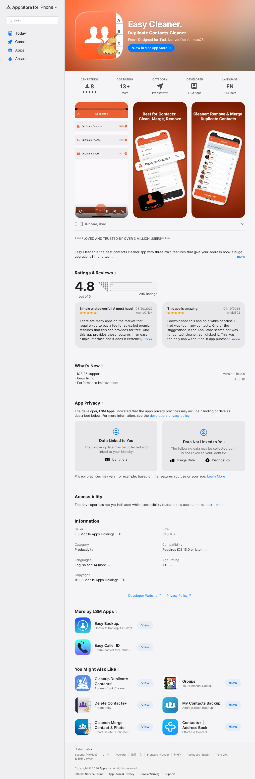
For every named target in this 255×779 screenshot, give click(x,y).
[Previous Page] (69, 86)
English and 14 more (90, 565)
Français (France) (158, 754)
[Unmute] (115, 211)
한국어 (178, 754)
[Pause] (107, 211)
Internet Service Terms (89, 774)
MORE (148, 339)
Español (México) (86, 754)
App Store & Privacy (121, 774)
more (241, 256)
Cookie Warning (149, 774)
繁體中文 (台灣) (84, 759)
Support (170, 774)
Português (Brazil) (198, 754)
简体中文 (136, 754)
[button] (32, 33)
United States (83, 749)
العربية (105, 754)
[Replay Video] (81, 211)
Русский (120, 754)
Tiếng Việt (221, 754)
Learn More (216, 476)
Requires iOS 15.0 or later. (182, 549)
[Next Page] (250, 86)
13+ (165, 565)
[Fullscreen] (122, 211)
